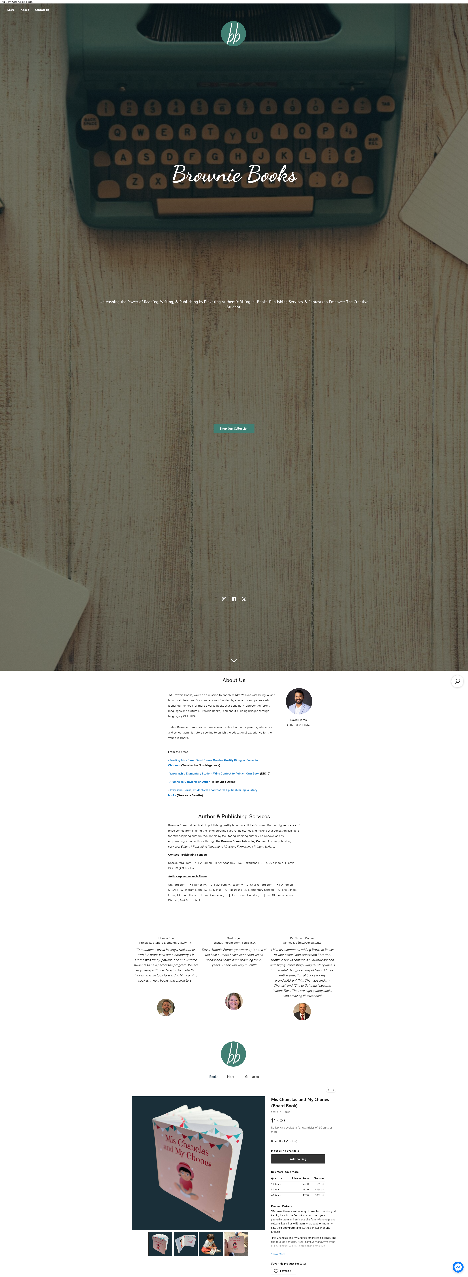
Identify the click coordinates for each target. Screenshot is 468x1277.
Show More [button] (278, 1254)
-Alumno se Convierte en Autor (189, 781)
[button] (284, 1270)
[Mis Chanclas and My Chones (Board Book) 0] (160, 1244)
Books (213, 1077)
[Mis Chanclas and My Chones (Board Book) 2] (211, 1244)
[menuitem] (328, 1089)
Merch (231, 1077)
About (25, 10)
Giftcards (252, 1077)
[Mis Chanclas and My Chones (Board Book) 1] (186, 1244)
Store (11, 10)
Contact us (42, 10)
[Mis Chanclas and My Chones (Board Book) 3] (236, 1244)
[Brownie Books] (234, 1054)
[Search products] (457, 681)
